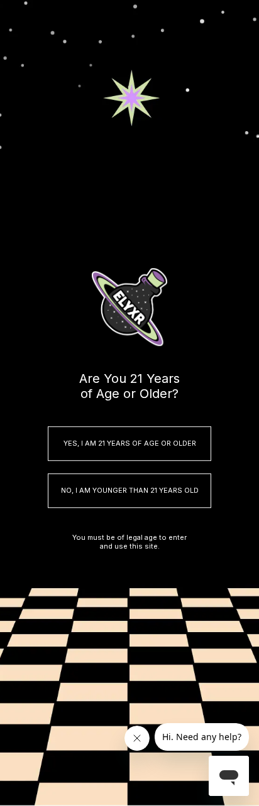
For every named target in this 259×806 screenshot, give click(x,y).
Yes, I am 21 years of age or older (129, 443)
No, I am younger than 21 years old (130, 490)
